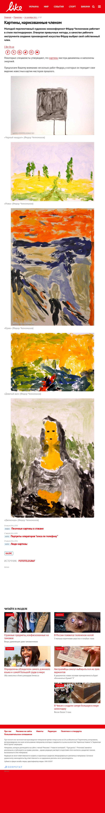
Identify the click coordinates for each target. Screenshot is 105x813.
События (59, 6)
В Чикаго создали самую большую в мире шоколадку (76, 707)
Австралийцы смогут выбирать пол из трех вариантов (76, 670)
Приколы (18, 17)
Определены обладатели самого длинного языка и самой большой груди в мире (27, 670)
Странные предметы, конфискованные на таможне (26, 636)
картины (53, 57)
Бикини (85, 6)
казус (9, 553)
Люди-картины (16, 544)
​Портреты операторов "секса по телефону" (31, 536)
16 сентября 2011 (30, 17)
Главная (7, 17)
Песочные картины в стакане (24, 528)
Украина (34, 6)
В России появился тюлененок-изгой (74, 635)
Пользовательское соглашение (18, 734)
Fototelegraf (27, 560)
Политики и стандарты (71, 731)
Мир (46, 6)
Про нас (7, 731)
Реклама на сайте (24, 731)
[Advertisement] (52, 587)
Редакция (52, 731)
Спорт (72, 6)
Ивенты (39, 731)
